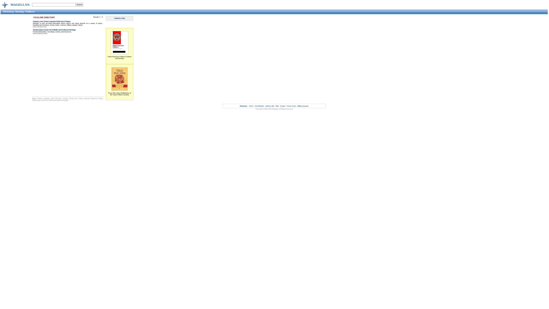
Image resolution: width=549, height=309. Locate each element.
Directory (8, 11)
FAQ (277, 106)
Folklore (30, 11)
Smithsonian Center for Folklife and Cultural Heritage (54, 30)
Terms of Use (291, 106)
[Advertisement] (15, 58)
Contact (282, 106)
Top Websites (259, 106)
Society (19, 11)
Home (251, 106)
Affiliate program (302, 106)
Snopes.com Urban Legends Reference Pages (51, 21)
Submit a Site (119, 18)
